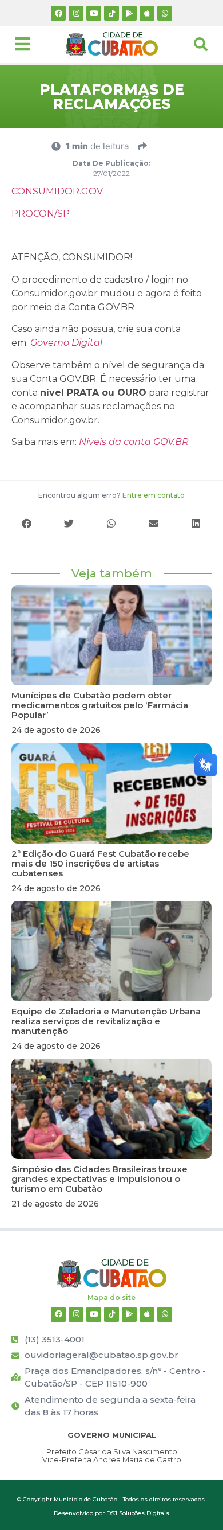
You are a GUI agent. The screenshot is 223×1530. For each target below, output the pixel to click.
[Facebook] (58, 13)
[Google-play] (129, 13)
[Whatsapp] (164, 13)
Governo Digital (66, 342)
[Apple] (147, 13)
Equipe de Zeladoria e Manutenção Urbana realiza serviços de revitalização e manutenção (106, 1021)
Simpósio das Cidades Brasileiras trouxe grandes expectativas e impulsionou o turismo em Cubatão (99, 1179)
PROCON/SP (40, 213)
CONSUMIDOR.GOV (57, 191)
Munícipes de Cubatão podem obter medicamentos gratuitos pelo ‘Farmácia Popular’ (99, 705)
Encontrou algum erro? (111, 495)
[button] (27, 523)
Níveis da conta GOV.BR (134, 441)
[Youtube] (93, 13)
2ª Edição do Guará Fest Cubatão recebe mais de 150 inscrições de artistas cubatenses (100, 863)
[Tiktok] (111, 13)
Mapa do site (111, 1297)
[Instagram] (76, 13)
